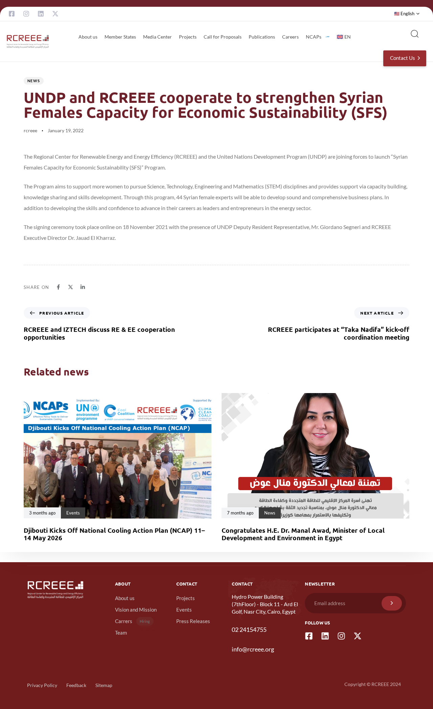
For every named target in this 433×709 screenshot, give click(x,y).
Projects (188, 37)
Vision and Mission (136, 610)
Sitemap (103, 685)
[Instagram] (26, 13)
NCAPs (313, 37)
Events (184, 610)
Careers (290, 37)
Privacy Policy (42, 685)
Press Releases (193, 621)
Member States (120, 37)
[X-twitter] (55, 13)
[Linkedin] (41, 13)
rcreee (30, 130)
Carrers (132, 621)
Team (121, 633)
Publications (262, 37)
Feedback (76, 685)
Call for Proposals (223, 37)
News (33, 80)
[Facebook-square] (11, 13)
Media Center (157, 37)
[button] (407, 14)
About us (87, 37)
